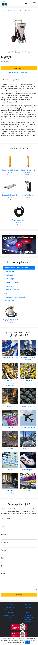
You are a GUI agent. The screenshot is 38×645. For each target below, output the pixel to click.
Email (3, 526)
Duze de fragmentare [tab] (11, 282)
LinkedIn (27, 610)
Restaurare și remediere (10, 492)
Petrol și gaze (27, 448)
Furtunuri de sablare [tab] (11, 290)
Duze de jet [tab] (8, 286)
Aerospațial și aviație (28, 427)
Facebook (28, 607)
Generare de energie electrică (28, 358)
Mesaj (3, 574)
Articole (10, 612)
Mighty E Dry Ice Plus (10, 320)
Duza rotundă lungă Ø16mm (28, 171)
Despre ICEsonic (10, 610)
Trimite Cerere (19, 68)
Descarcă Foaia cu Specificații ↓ (19, 72)
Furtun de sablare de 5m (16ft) (19, 221)
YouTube (27, 604)
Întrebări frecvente (10, 618)
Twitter (28, 612)
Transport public (28, 470)
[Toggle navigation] (34, 3)
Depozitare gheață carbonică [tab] (14, 297)
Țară (2, 566)
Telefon (3, 534)
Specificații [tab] (16, 80)
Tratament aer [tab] (9, 271)
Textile (28, 491)
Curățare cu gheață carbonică (11, 10)
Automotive (28, 381)
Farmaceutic (10, 470)
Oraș (3, 558)
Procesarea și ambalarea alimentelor (10, 383)
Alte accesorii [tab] (9, 301)
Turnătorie (10, 406)
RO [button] (28, 3)
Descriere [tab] (6, 80)
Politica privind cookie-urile (27, 621)
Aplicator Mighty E (28, 195)
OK (27, 643)
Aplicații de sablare (10, 615)
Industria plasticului (10, 357)
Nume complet (6, 518)
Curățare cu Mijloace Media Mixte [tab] (16, 268)
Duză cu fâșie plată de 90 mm (10, 196)
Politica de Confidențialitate (28, 616)
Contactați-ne (10, 607)
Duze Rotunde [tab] (9, 275)
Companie (4, 542)
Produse (10, 604)
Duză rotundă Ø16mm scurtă (10, 171)
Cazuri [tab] (6, 293)
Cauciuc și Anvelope (28, 406)
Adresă (3, 550)
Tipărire (10, 427)
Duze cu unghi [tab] (9, 279)
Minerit (10, 448)
